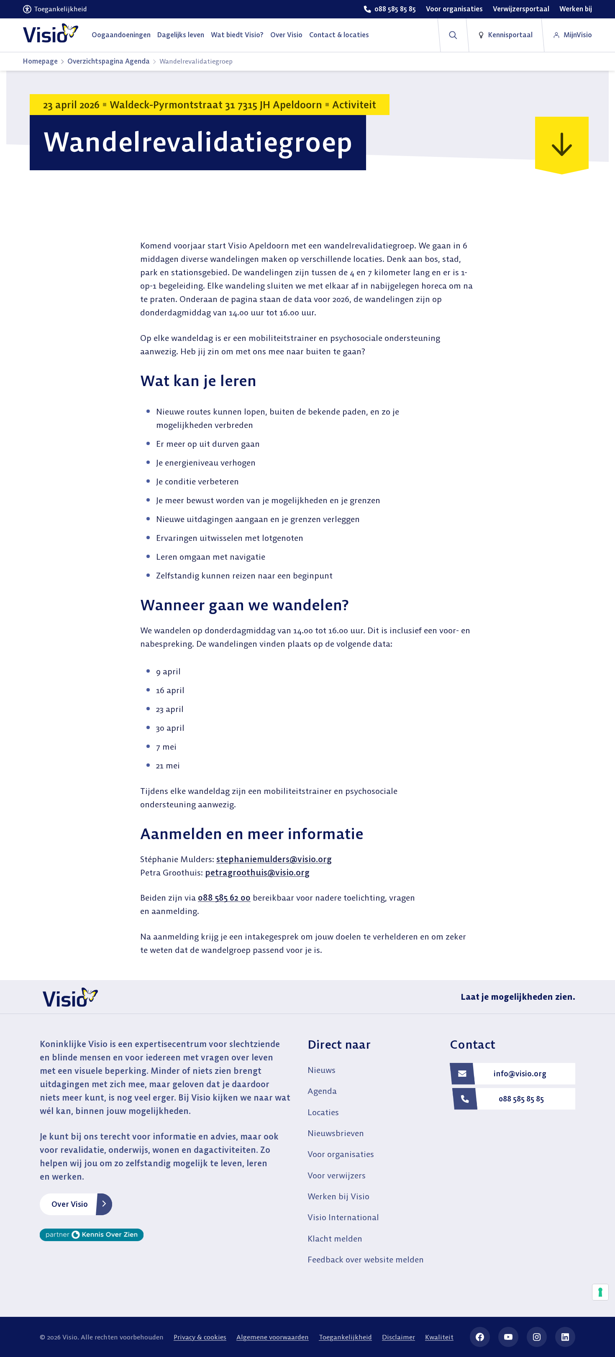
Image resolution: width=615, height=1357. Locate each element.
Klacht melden (335, 1238)
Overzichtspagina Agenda (108, 61)
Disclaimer (398, 1337)
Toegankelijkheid (345, 1337)
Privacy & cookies (200, 1337)
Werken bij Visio (338, 1196)
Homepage (40, 61)
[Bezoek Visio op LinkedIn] (565, 1337)
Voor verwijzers (337, 1175)
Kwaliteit (439, 1337)
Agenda (322, 1091)
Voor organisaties (341, 1154)
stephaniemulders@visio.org (274, 859)
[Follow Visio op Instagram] (537, 1337)
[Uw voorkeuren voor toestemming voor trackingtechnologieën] (600, 1292)
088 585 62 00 (224, 897)
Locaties (323, 1112)
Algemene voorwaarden (272, 1337)
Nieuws (322, 1070)
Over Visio (69, 1204)
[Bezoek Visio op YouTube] (508, 1337)
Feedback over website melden (366, 1259)
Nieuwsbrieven (336, 1133)
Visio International (343, 1217)
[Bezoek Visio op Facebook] (480, 1337)
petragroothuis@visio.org (257, 872)
